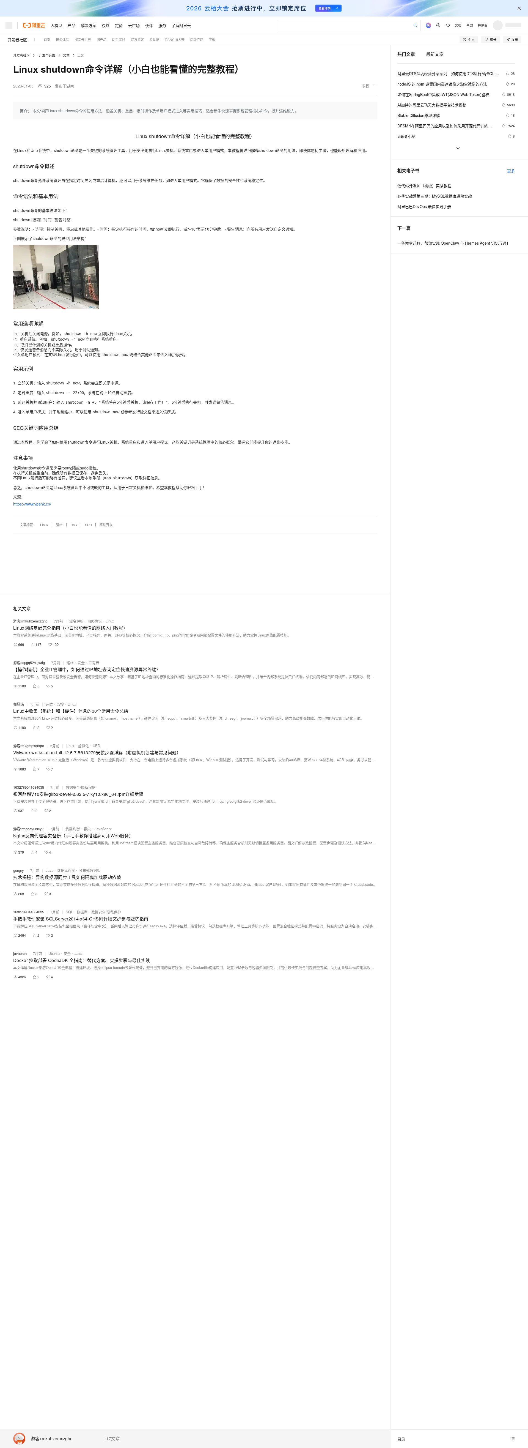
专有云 (94, 662)
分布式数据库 (89, 870)
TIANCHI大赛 (175, 39)
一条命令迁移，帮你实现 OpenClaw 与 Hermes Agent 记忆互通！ (453, 243)
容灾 (87, 828)
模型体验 (62, 39)
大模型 (56, 25)
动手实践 (118, 39)
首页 (47, 39)
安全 (81, 662)
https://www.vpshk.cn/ (32, 504)
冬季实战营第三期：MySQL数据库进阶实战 (434, 196)
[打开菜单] (9, 25)
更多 (511, 170)
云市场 (134, 25)
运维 (59, 524)
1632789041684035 (28, 787)
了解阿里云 (181, 25)
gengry (18, 870)
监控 (60, 704)
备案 (469, 25)
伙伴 (149, 25)
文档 (458, 25)
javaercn (20, 953)
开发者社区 (17, 39)
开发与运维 (47, 55)
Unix (73, 524)
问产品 (101, 39)
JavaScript (103, 828)
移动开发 (106, 524)
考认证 (154, 39)
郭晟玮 (18, 704)
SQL (69, 911)
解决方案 (88, 25)
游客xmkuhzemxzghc (51, 1439)
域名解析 (76, 621)
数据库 (82, 911)
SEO (88, 524)
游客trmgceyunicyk (28, 828)
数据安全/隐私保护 (80, 787)
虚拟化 (83, 745)
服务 (162, 25)
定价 (119, 25)
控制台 (483, 25)
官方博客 (137, 39)
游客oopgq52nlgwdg (29, 662)
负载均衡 (72, 828)
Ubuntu (54, 953)
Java (49, 870)
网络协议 (94, 621)
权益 (105, 25)
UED (96, 745)
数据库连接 (66, 870)
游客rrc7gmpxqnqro (28, 745)
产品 (71, 25)
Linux (44, 524)
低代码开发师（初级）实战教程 (424, 185)
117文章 (112, 1439)
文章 (66, 55)
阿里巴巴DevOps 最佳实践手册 (424, 206)
